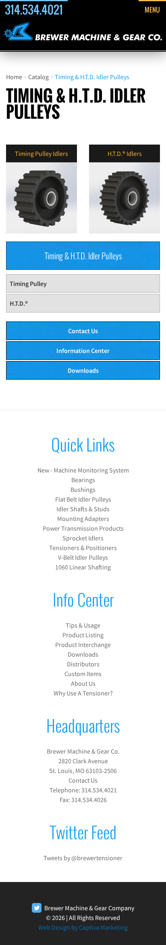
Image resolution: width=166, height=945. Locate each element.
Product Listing (83, 635)
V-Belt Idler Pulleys (83, 557)
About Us (83, 683)
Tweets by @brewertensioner (83, 858)
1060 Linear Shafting (83, 567)
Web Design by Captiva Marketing (83, 927)
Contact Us (83, 331)
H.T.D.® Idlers (125, 153)
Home (14, 77)
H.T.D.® (19, 303)
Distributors (83, 664)
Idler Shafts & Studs (83, 509)
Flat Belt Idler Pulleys (83, 499)
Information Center (83, 350)
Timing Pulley (28, 283)
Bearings (83, 480)
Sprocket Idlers (83, 538)
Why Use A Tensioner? (83, 693)
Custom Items (83, 674)
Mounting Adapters (83, 518)
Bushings (83, 489)
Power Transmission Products (83, 528)
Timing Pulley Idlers (41, 153)
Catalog (38, 77)
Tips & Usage (83, 625)
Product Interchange (83, 644)
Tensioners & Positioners (83, 548)
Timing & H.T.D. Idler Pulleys (92, 77)
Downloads (83, 370)
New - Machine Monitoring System (83, 470)
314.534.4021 (34, 9)
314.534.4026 (89, 800)
